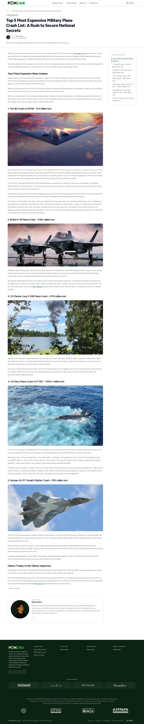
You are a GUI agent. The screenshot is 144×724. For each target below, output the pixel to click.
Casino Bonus (71, 3)
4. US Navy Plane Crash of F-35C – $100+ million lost (123, 85)
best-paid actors (79, 53)
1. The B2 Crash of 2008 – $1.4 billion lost (122, 65)
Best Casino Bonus (40, 652)
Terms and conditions (118, 720)
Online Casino (57, 3)
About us (83, 3)
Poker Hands (64, 649)
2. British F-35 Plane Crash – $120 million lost (123, 71)
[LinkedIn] (34, 618)
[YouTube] (24, 672)
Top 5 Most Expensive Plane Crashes (123, 60)
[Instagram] (20, 672)
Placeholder (90, 649)
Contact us (93, 3)
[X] (15, 672)
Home (8, 11)
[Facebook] (10, 672)
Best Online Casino (40, 649)
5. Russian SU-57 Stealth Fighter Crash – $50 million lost (122, 92)
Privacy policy (106, 720)
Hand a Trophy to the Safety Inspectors (123, 99)
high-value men (39, 584)
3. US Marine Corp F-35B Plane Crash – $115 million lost (122, 78)
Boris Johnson (38, 287)
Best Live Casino (39, 655)
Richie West (19, 36)
